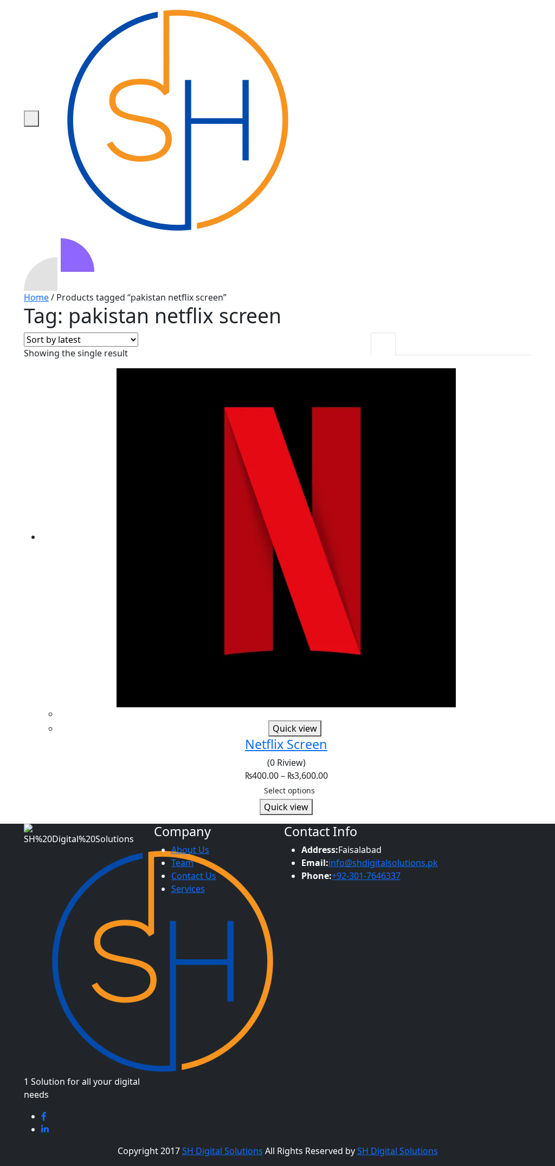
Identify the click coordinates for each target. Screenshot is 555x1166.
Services (188, 889)
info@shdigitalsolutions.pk (383, 863)
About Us (190, 850)
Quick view (295, 728)
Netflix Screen (286, 744)
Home (36, 297)
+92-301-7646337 (366, 876)
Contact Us (193, 876)
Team (182, 863)
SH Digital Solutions (222, 1151)
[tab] (383, 344)
